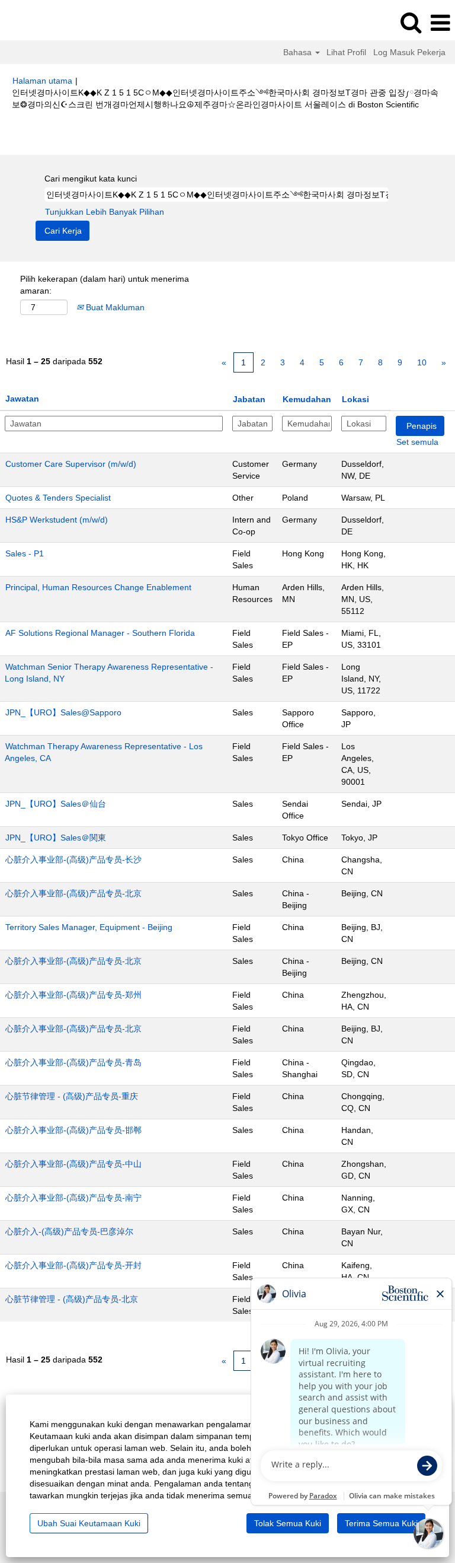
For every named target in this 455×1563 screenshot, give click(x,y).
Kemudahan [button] (307, 399)
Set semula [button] (417, 442)
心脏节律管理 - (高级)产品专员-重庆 (71, 1096)
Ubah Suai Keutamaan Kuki (88, 1523)
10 (422, 362)
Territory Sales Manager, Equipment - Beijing (88, 927)
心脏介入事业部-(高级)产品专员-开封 (73, 1265)
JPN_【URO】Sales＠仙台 (55, 803)
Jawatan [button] (22, 398)
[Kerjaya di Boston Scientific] (42, 22)
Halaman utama (42, 80)
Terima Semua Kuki (381, 1523)
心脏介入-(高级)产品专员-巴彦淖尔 (69, 1231)
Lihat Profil (346, 52)
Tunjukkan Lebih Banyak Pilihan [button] (104, 212)
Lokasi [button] (355, 399)
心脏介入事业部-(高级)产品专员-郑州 (73, 994)
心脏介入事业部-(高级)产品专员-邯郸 (73, 1130)
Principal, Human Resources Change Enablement (98, 587)
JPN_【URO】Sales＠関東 (55, 837)
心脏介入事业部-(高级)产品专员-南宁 (73, 1197)
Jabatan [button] (249, 399)
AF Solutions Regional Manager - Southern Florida (100, 633)
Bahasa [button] (298, 52)
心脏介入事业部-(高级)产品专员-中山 (73, 1164)
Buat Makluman (114, 307)
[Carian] (410, 22)
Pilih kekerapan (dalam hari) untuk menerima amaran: (104, 284)
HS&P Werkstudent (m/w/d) (56, 519)
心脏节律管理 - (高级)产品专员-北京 (71, 1299)
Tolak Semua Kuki (287, 1523)
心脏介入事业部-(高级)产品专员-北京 (73, 893)
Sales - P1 (24, 553)
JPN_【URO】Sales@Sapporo (63, 712)
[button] (440, 23)
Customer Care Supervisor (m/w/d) (70, 464)
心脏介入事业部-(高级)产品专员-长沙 (73, 859)
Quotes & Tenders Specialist (58, 497)
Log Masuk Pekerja (409, 52)
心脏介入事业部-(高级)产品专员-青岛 (73, 1062)
